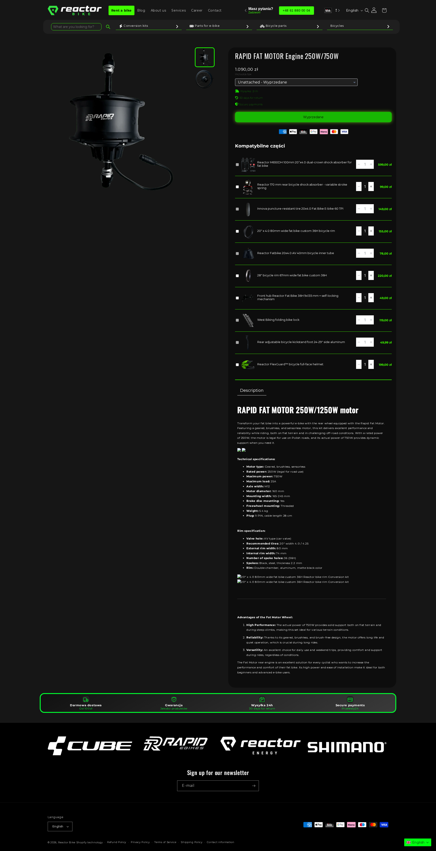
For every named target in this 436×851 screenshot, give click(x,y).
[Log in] (374, 10)
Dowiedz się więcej (316, 10)
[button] (367, 10)
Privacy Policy (140, 842)
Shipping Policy (192, 842)
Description (252, 390)
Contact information (220, 842)
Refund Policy (116, 842)
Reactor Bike (66, 842)
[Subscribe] (254, 785)
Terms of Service (165, 842)
